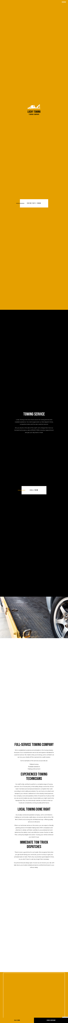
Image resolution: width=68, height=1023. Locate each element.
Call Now (34, 490)
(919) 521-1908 (34, 203)
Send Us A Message (51, 1020)
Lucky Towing (34, 111)
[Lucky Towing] (34, 106)
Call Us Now (17, 1020)
